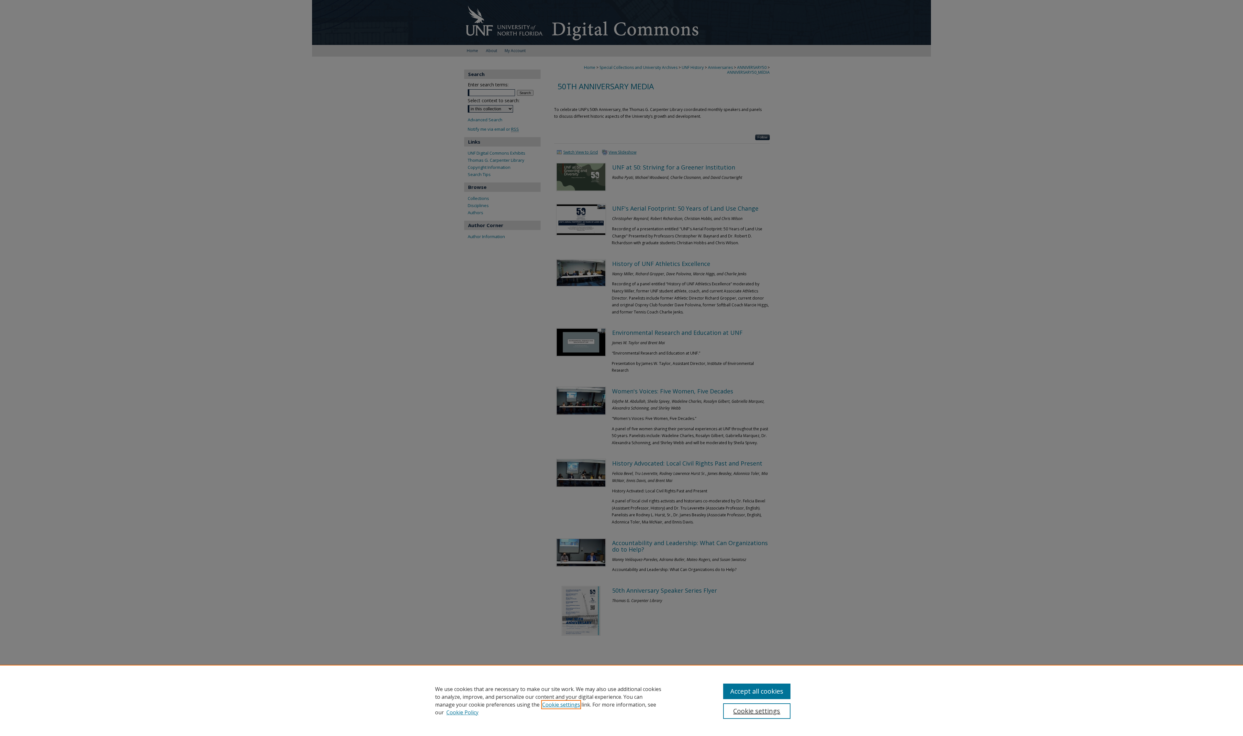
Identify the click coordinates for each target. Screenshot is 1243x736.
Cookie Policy (462, 712)
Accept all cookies (756, 691)
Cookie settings (561, 704)
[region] (621, 700)
